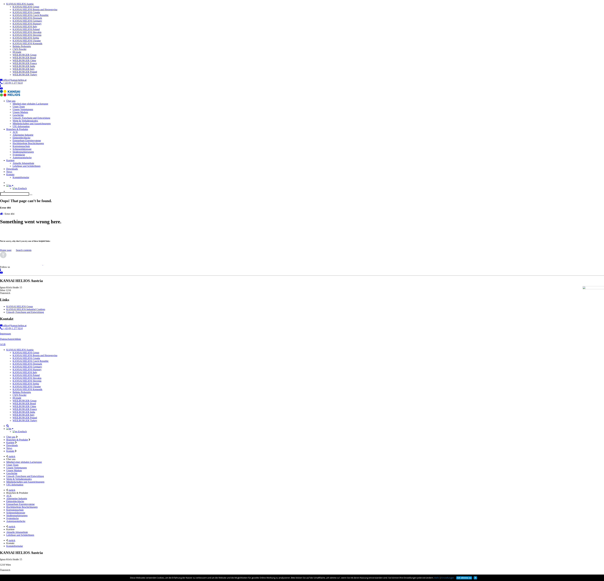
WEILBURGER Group (24, 54)
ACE (15, 132)
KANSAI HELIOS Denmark (27, 18)
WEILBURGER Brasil (24, 57)
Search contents (23, 250)
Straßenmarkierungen (23, 152)
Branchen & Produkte (17, 129)
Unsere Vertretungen (23, 109)
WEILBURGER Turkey (25, 74)
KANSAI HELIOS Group (26, 6)
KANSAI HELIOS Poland (26, 29)
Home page (5, 250)
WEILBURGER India (24, 66)
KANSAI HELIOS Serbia (26, 37)
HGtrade (17, 52)
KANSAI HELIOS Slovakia (27, 32)
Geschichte (18, 115)
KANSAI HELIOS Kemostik (27, 43)
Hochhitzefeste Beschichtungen (28, 143)
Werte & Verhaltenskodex (25, 120)
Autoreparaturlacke (22, 157)
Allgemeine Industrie (23, 135)
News (9, 171)
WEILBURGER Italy (23, 69)
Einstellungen (447, 577)
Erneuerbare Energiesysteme (27, 140)
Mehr (436, 577)
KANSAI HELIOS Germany (27, 21)
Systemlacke (19, 154)
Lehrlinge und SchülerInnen (26, 166)
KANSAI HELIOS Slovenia (27, 35)
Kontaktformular (21, 177)
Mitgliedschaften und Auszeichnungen (32, 123)
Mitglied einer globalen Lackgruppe (30, 103)
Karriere (10, 160)
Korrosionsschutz (21, 146)
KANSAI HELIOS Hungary (27, 23)
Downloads (12, 169)
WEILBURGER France (25, 63)
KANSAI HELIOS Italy (25, 26)
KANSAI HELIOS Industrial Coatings (25, 309)
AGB (3, 344)
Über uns (10, 101)
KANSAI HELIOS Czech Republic (31, 15)
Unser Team (19, 106)
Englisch (22, 188)
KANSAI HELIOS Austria (20, 4)
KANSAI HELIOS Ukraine (27, 40)
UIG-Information (21, 126)
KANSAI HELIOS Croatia (26, 12)
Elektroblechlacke (21, 137)
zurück (11, 456)
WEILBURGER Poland (25, 71)
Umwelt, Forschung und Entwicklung (31, 118)
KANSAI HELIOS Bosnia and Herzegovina (35, 9)
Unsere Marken (20, 112)
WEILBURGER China (24, 60)
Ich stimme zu (464, 578)
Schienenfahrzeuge (22, 149)
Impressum (5, 333)
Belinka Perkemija (22, 46)
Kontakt (10, 174)
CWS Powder (19, 49)
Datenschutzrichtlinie (10, 339)
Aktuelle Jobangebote (23, 163)
